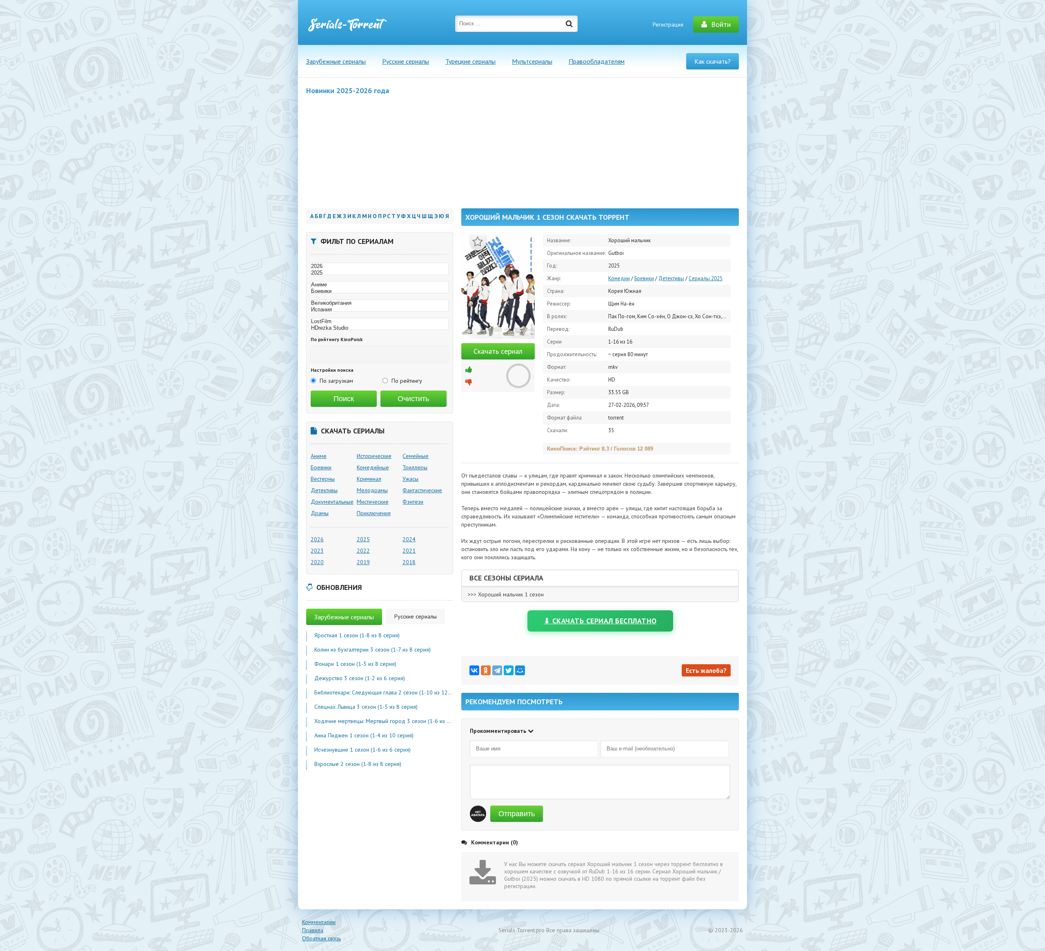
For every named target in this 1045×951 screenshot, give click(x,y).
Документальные (332, 501)
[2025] (379, 273)
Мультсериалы (532, 61)
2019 (363, 562)
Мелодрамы (372, 490)
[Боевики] (379, 291)
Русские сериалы (405, 61)
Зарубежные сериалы (336, 61)
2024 (409, 539)
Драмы (320, 513)
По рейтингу (406, 380)
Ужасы (410, 478)
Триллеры (414, 467)
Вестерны (323, 478)
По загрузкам (336, 380)
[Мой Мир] (520, 670)
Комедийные (373, 467)
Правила (312, 930)
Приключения (374, 513)
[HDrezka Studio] (379, 328)
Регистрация (668, 24)
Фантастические (422, 490)
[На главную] (347, 24)
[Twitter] (509, 670)
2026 (317, 539)
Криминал (369, 478)
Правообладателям (597, 61)
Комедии (619, 278)
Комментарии (319, 922)
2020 (317, 562)
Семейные (415, 456)
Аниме (319, 456)
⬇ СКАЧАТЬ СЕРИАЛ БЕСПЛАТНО (600, 620)
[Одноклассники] (486, 670)
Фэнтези (412, 501)
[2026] (379, 266)
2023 (317, 550)
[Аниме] (379, 284)
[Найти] (569, 24)
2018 (409, 562)
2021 (409, 550)
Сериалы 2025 (706, 278)
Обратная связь (321, 938)
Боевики (644, 278)
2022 (363, 550)
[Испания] (379, 309)
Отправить (516, 814)
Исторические (374, 456)
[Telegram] (497, 670)
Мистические (373, 501)
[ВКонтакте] (474, 670)
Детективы (671, 278)
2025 (363, 539)
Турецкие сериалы (470, 61)
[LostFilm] (379, 321)
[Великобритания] (379, 303)
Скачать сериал (498, 351)
